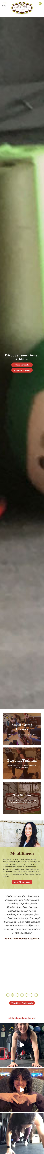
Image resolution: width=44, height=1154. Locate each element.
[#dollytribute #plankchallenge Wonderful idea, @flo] (22, 1045)
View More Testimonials (22, 1003)
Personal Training (22, 370)
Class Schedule (22, 365)
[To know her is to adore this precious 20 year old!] (22, 1090)
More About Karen (22, 882)
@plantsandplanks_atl (22, 1018)
